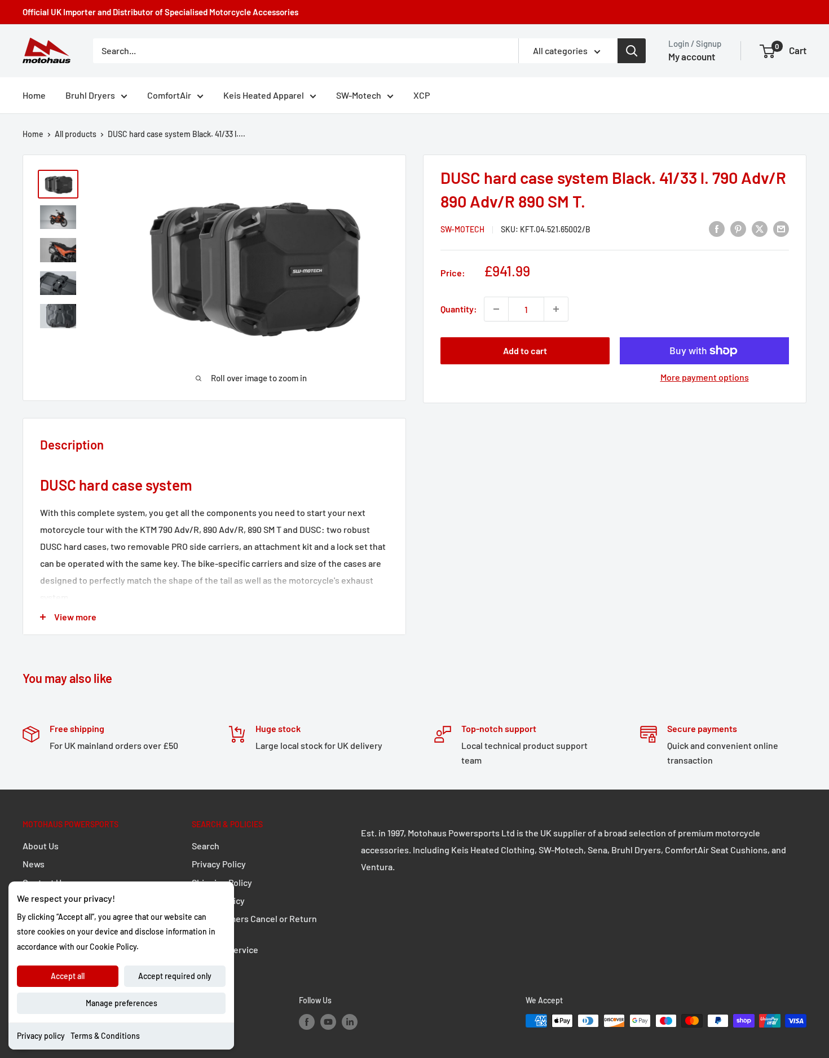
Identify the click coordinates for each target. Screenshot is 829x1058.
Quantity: (458, 308)
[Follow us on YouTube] (328, 1022)
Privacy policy (41, 1036)
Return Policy (218, 900)
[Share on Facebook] (717, 228)
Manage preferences (121, 1003)
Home (34, 95)
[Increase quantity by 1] (556, 309)
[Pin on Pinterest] (738, 228)
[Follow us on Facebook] (307, 1022)
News (34, 863)
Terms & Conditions (105, 1036)
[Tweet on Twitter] (760, 228)
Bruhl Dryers (90, 95)
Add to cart (525, 350)
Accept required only (174, 976)
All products (75, 134)
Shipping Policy (222, 882)
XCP (421, 95)
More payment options (704, 377)
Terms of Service (225, 949)
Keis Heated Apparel (263, 95)
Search (205, 845)
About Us (41, 845)
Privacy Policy (219, 863)
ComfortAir (169, 95)
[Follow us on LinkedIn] (350, 1022)
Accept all (68, 976)
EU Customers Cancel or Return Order (254, 924)
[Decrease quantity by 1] (496, 309)
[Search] (632, 50)
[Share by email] (781, 228)
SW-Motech (358, 95)
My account (691, 56)
